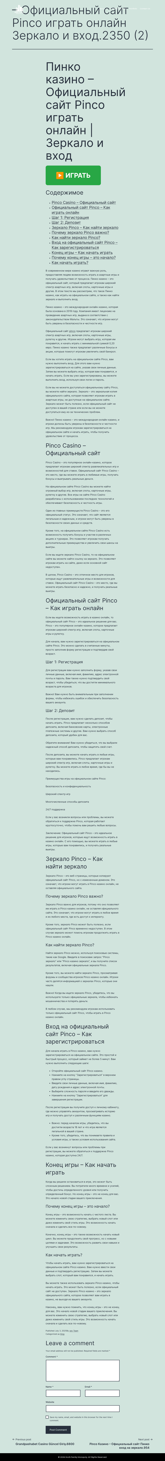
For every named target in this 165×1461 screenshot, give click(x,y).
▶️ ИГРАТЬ (73, 175)
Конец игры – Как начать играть (82, 252)
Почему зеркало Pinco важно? (80, 232)
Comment (52, 1356)
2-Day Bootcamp (118, 8)
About (102, 8)
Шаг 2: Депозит (66, 222)
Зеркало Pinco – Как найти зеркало (85, 227)
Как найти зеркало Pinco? (76, 237)
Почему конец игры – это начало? (84, 257)
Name (49, 1387)
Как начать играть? (70, 262)
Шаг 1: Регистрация (70, 217)
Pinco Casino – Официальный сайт (84, 202)
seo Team (73, 1331)
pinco (72, 331)
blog (62, 1334)
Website (50, 1402)
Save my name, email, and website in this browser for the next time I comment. (81, 1419)
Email (88, 1387)
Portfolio (133, 8)
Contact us (145, 8)
